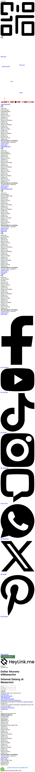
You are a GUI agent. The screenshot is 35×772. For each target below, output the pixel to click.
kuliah (21, 92)
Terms (25, 702)
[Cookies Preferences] (2, 769)
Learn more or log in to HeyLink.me (11, 700)
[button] (17, 639)
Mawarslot (3, 56)
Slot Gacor (22, 65)
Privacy (31, 702)
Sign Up (3, 691)
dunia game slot (6, 66)
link (12, 81)
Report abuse (4, 654)
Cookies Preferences (8, 656)
